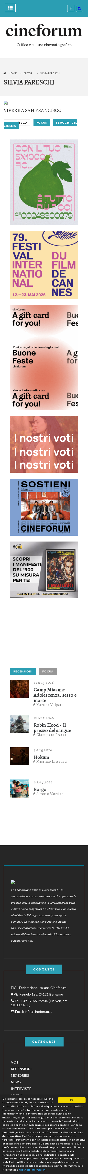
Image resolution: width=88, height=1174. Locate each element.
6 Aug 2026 (43, 782)
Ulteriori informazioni (32, 1169)
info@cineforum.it (38, 1011)
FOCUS (41, 122)
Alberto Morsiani (50, 793)
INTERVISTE (21, 1088)
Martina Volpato (50, 704)
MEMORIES (20, 1075)
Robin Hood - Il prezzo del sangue (52, 727)
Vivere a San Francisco (33, 110)
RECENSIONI (23, 671)
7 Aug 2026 (43, 750)
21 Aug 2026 (44, 682)
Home (13, 73)
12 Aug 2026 (44, 717)
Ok (71, 1100)
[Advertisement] (46, 634)
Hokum (41, 757)
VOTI (15, 1062)
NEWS (16, 1082)
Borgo (40, 789)
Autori (28, 73)
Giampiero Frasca (51, 734)
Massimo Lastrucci (52, 761)
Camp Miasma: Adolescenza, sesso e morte (55, 695)
